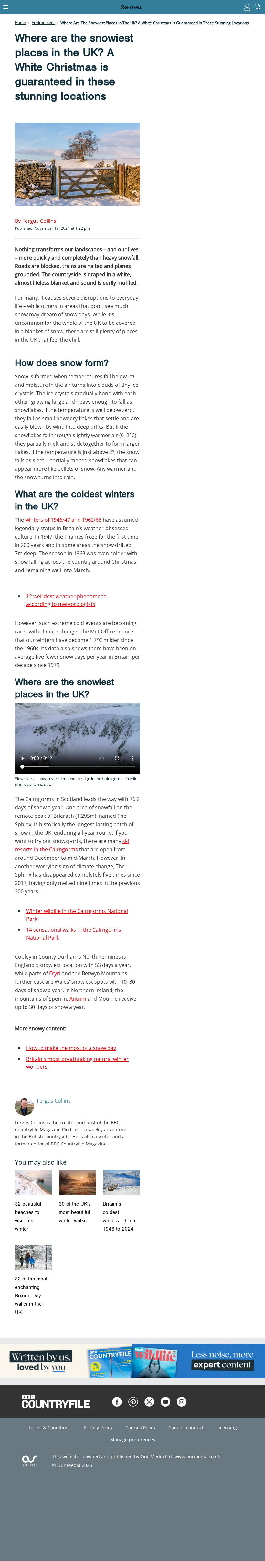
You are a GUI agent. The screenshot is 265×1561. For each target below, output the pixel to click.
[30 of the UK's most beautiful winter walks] (77, 1182)
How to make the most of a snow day (71, 1048)
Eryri (54, 973)
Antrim (77, 998)
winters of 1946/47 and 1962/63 (63, 519)
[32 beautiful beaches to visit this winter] (33, 1182)
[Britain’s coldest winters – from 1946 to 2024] (121, 1182)
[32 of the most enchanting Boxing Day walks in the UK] (33, 1257)
